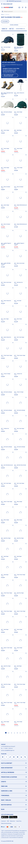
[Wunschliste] (22, 7)
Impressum (3, 821)
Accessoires (5, 21)
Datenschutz (12, 821)
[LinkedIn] (21, 756)
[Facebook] (6, 756)
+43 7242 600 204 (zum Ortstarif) (8, 746)
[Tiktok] (10, 756)
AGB (8, 821)
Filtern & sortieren (14, 24)
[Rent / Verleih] (14, 800)
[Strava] (25, 756)
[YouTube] (13, 756)
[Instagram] (2, 756)
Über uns (4, 786)
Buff (10, 28)
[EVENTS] (14, 781)
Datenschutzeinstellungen (6, 823)
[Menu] (2, 7)
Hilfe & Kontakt (6, 763)
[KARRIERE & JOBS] (14, 791)
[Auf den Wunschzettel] (13, 34)
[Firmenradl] (14, 795)
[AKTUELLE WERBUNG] (14, 772)
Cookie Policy (18, 821)
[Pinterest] (17, 756)
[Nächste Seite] (25, 732)
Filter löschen (19, 28)
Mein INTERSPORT (7, 768)
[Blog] (14, 809)
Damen (2, 14)
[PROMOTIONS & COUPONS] (14, 777)
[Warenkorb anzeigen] (26, 7)
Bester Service (6, 804)
